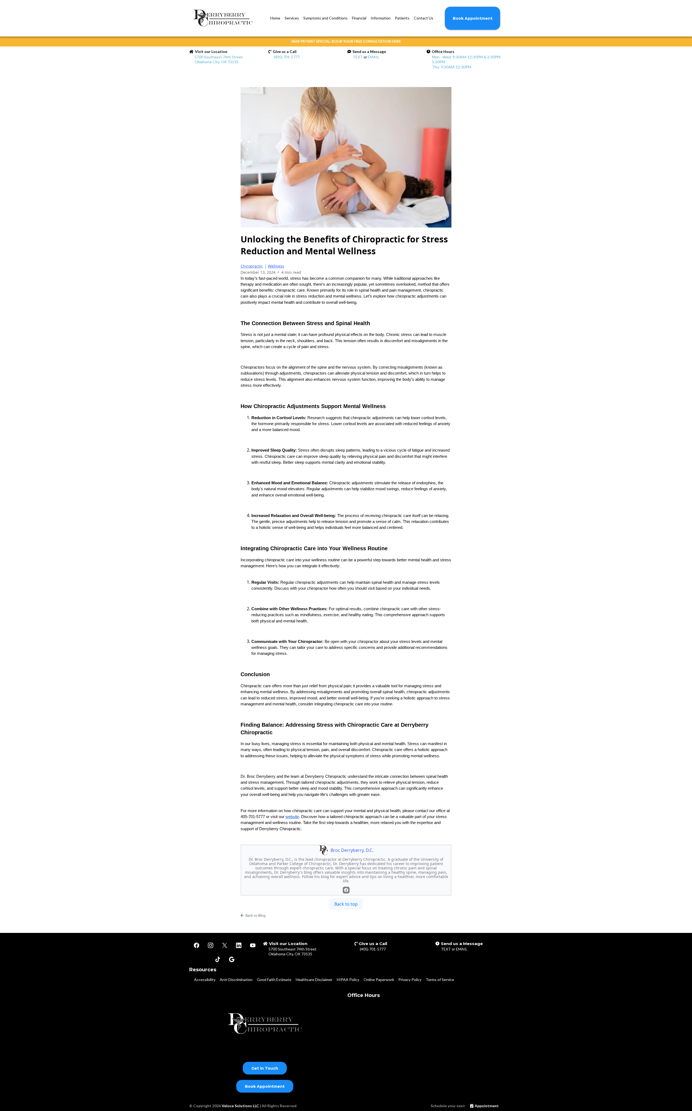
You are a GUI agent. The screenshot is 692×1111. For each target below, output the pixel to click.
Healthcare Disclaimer (314, 979)
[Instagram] (211, 945)
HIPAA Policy (348, 979)
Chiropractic (252, 266)
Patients (402, 18)
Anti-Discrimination (236, 979)
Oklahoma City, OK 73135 (290, 954)
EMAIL (373, 57)
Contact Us (423, 18)
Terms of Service (440, 979)
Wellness (276, 266)
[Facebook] (346, 890)
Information (381, 18)
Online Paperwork (379, 979)
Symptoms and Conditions (325, 18)
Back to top (346, 904)
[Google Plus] (232, 959)
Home (275, 18)
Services (292, 18)
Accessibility (204, 979)
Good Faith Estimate (274, 979)
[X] (225, 945)
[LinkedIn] (239, 945)
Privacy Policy (409, 979)
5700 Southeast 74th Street (292, 949)
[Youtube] (253, 945)
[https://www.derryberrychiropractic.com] (224, 18)
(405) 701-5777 (287, 57)
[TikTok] (218, 959)
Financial (359, 18)
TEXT (358, 57)
